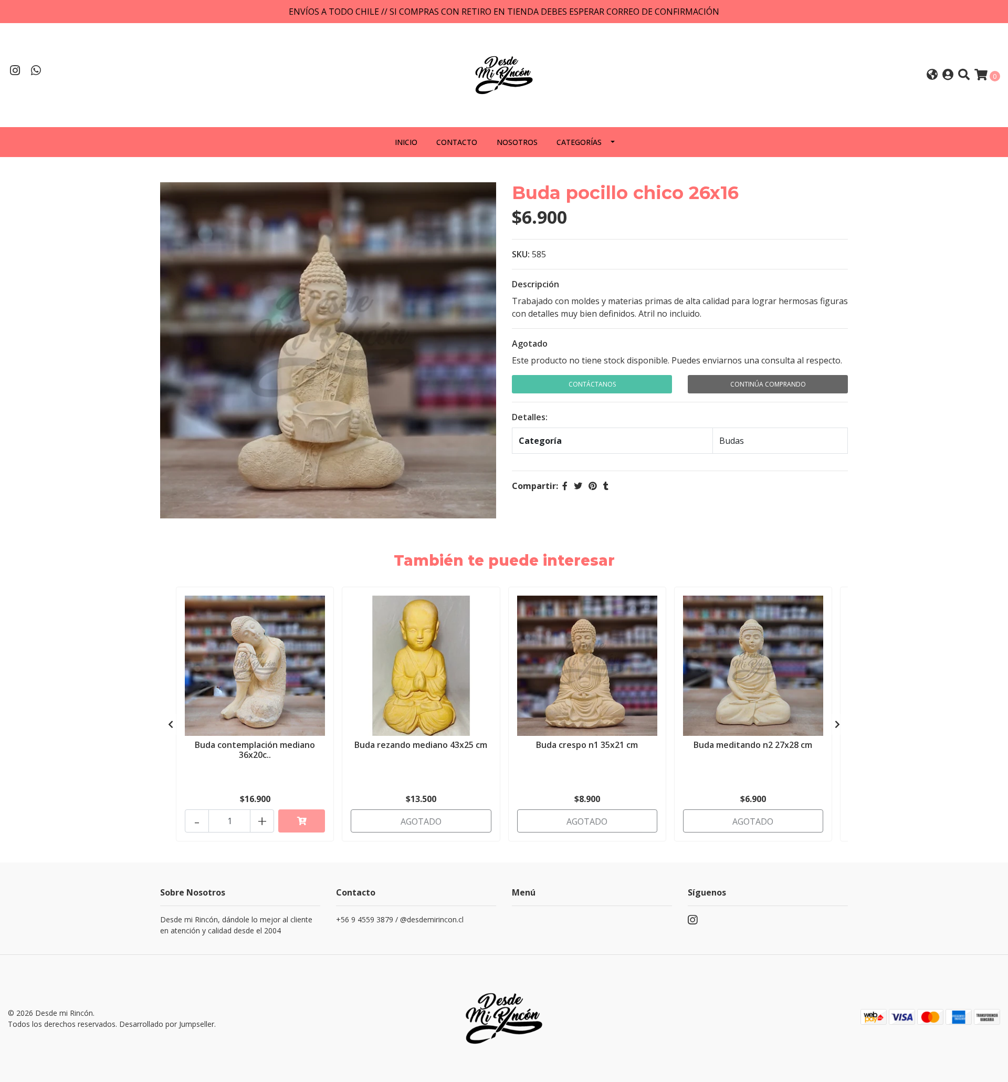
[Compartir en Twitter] (578, 486)
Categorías (579, 142)
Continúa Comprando (768, 384)
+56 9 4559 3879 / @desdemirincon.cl (400, 919)
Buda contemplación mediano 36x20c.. (255, 750)
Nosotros (517, 142)
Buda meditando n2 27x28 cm (753, 745)
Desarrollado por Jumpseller (166, 1024)
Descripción (535, 284)
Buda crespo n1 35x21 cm (587, 745)
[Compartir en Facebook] (565, 486)
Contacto (456, 142)
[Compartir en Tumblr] (605, 486)
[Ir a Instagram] (15, 71)
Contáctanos (592, 384)
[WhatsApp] (36, 71)
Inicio (406, 142)
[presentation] (170, 724)
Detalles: (530, 417)
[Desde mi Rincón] (504, 74)
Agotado (530, 343)
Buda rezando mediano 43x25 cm (420, 745)
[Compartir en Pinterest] (593, 486)
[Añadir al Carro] (301, 821)
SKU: (521, 254)
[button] (932, 75)
